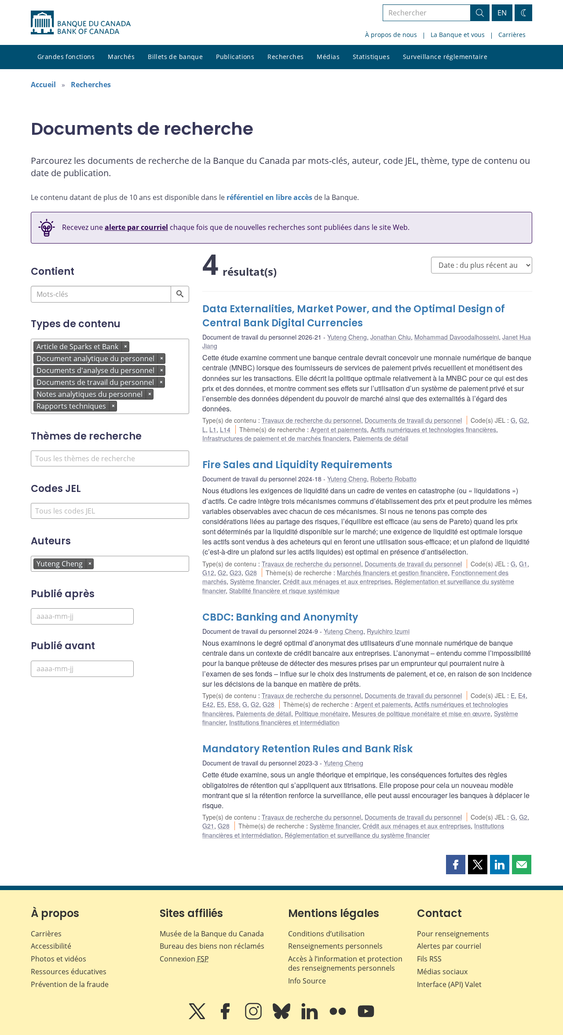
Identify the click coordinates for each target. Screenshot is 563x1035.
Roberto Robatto (393, 478)
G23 (235, 572)
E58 (233, 704)
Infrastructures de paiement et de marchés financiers (276, 438)
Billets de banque (175, 56)
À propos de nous (391, 34)
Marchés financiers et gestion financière (392, 572)
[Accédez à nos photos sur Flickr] (339, 1017)
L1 (212, 429)
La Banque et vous (458, 34)
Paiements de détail (380, 438)
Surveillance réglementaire (445, 56)
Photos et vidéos (58, 959)
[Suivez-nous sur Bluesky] (282, 1017)
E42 (207, 704)
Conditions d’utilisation (326, 934)
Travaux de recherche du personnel (311, 420)
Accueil (43, 84)
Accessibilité (51, 946)
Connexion (184, 959)
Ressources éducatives (68, 971)
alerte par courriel (136, 227)
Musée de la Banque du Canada (212, 934)
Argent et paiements (339, 429)
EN (502, 13)
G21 (208, 825)
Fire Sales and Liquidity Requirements (297, 465)
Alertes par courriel (449, 946)
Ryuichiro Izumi (388, 631)
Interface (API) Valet (449, 984)
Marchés (121, 56)
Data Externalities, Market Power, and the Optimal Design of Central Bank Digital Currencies (353, 316)
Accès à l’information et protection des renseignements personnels (345, 963)
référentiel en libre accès (269, 197)
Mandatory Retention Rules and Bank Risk (307, 749)
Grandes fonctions (66, 56)
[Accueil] (81, 22)
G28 (251, 572)
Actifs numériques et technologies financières (433, 429)
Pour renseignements (453, 934)
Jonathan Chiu (390, 337)
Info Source (307, 981)
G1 (523, 563)
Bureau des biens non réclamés (212, 946)
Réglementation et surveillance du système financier (357, 835)
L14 (225, 429)
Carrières (512, 34)
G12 (208, 572)
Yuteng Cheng (347, 337)
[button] (455, 864)
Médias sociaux (442, 971)
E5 (220, 704)
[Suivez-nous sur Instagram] (254, 1017)
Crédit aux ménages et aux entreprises (337, 581)
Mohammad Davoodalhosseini (456, 337)
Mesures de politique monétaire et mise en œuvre (421, 713)
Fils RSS (429, 959)
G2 (523, 420)
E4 (522, 695)
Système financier (254, 581)
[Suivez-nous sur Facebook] (226, 1017)
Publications (235, 56)
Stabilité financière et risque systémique (284, 590)
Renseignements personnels (335, 946)
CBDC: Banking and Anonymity (280, 617)
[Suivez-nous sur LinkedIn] (310, 1017)
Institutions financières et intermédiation (284, 722)
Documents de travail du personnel (413, 420)
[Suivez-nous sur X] (198, 1017)
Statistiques (371, 56)
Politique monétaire (321, 713)
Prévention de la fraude (70, 984)
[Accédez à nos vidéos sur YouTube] (366, 1017)
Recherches (285, 56)
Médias (328, 56)
